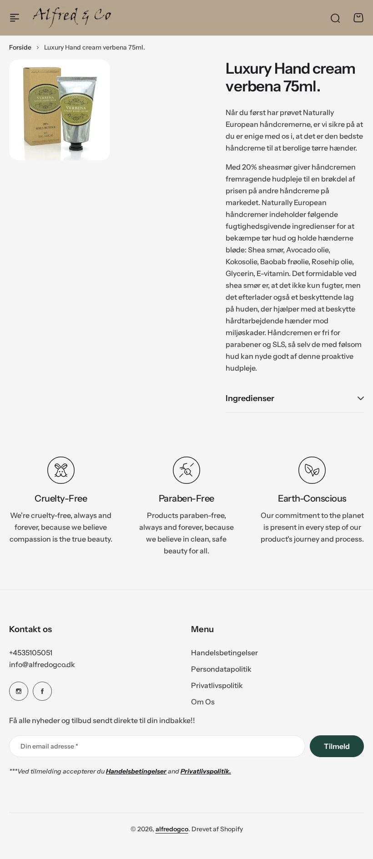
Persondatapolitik (221, 668)
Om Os (203, 701)
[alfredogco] (72, 17)
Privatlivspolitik (217, 685)
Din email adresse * (49, 746)
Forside (20, 47)
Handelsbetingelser (224, 652)
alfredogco (172, 829)
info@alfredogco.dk (42, 664)
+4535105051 (30, 652)
